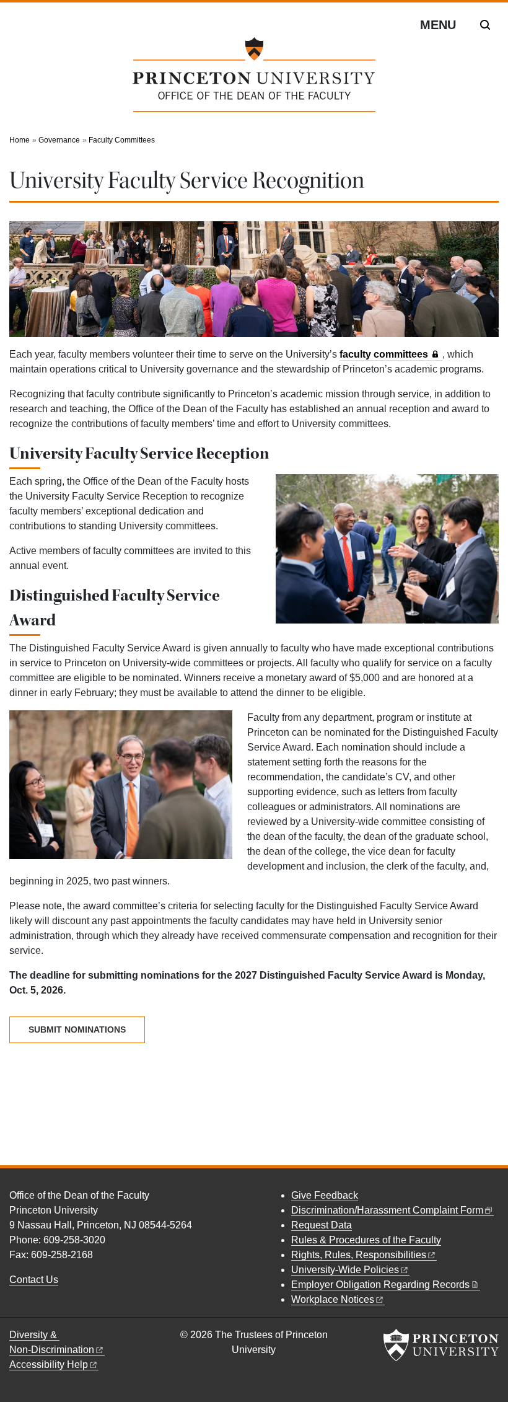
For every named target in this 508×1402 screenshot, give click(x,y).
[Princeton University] (441, 1345)
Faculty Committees (122, 140)
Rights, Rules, (358, 1255)
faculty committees (383, 354)
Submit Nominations (77, 1029)
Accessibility (48, 1364)
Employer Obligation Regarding (380, 1284)
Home (19, 140)
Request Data (321, 1225)
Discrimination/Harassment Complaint (387, 1210)
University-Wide (345, 1269)
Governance (59, 140)
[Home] (254, 79)
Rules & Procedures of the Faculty (366, 1240)
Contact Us (33, 1279)
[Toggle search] (485, 24)
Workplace (332, 1299)
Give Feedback (324, 1195)
